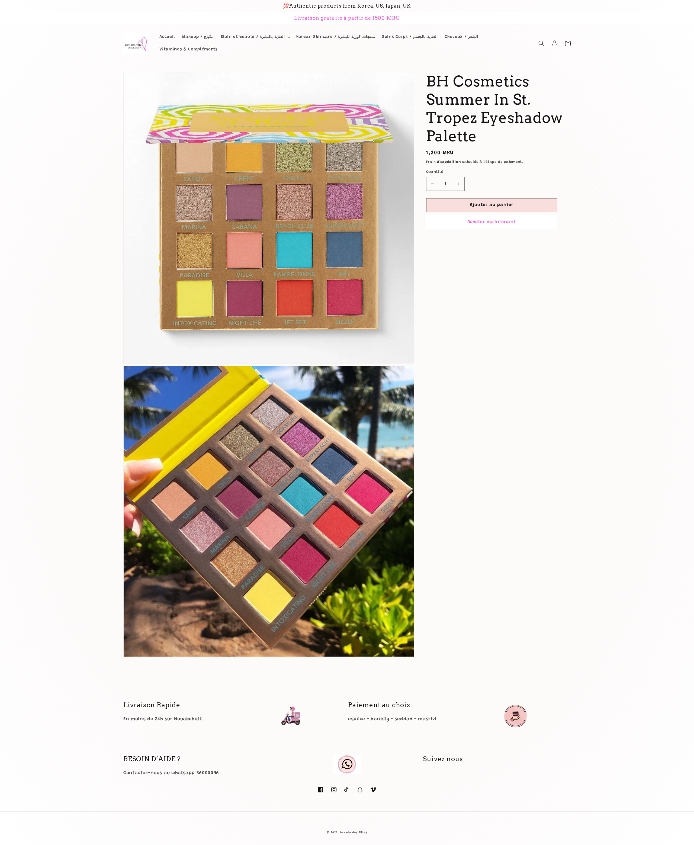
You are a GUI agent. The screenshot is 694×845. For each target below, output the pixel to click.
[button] (255, 37)
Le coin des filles (353, 832)
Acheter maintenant (491, 222)
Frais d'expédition (443, 162)
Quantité (435, 172)
